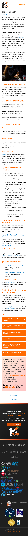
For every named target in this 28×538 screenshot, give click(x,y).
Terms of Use (16, 531)
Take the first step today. (8, 307)
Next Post (14, 399)
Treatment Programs (17, 375)
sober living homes (11, 282)
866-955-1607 (10, 387)
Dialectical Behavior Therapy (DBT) (11, 255)
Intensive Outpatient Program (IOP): (14, 266)
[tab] (14, 319)
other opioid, (22, 37)
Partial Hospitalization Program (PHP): (15, 272)
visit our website (10, 308)
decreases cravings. (7, 245)
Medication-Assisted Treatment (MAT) (13, 235)
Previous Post (14, 395)
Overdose (4, 154)
